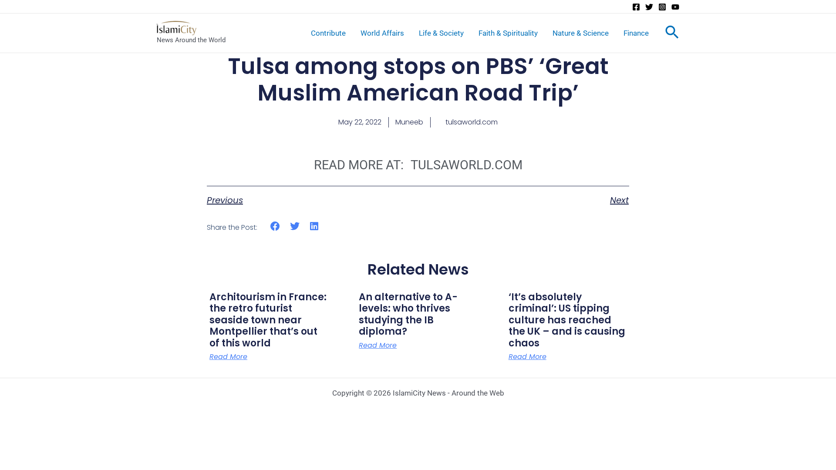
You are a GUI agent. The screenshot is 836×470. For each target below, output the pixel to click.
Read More (228, 356)
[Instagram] (662, 7)
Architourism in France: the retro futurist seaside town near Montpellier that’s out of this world (268, 320)
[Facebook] (636, 7)
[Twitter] (649, 7)
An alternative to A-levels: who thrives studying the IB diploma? (408, 314)
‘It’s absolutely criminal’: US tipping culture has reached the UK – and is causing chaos (567, 320)
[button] (275, 226)
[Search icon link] (672, 34)
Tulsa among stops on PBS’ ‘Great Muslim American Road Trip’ (418, 79)
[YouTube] (675, 7)
